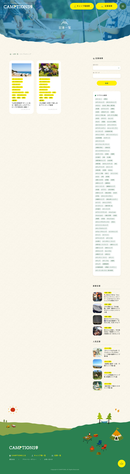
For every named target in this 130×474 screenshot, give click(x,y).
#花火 (113, 222)
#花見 (103, 218)
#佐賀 (97, 189)
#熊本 (105, 99)
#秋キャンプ (108, 248)
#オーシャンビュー (111, 134)
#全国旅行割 (108, 131)
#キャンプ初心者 (100, 115)
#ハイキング (99, 131)
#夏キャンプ (99, 248)
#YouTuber (110, 218)
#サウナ (103, 118)
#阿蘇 (107, 180)
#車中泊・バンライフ (102, 244)
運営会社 (12, 459)
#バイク (98, 202)
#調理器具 (106, 264)
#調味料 (107, 183)
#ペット (98, 235)
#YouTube (112, 212)
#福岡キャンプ (100, 199)
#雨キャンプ (99, 183)
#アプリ (103, 189)
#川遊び (98, 157)
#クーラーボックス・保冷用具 (104, 270)
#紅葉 (97, 108)
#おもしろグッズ (107, 163)
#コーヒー (99, 99)
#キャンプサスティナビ (102, 222)
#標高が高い (99, 147)
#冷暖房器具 (99, 267)
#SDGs (98, 105)
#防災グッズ (104, 112)
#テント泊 (109, 238)
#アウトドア (104, 108)
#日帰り (98, 241)
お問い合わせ (48, 459)
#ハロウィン (99, 205)
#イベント (106, 235)
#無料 (112, 108)
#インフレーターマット (102, 144)
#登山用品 (108, 193)
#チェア (98, 260)
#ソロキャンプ (113, 231)
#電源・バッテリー (110, 267)
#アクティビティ (100, 128)
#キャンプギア (107, 202)
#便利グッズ (99, 254)
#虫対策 (110, 160)
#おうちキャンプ (100, 125)
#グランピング (100, 238)
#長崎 (112, 180)
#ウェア (98, 264)
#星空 (112, 112)
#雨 (102, 176)
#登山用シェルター (111, 199)
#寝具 (112, 260)
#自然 (97, 112)
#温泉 (115, 215)
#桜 (116, 163)
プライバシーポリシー (30, 459)
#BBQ (110, 170)
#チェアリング (100, 167)
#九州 (115, 193)
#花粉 (107, 154)
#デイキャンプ (100, 102)
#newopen (99, 215)
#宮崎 (104, 170)
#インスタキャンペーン (102, 151)
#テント (111, 257)
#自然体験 (99, 138)
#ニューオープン (112, 128)
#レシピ (110, 118)
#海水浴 (107, 147)
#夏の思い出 (108, 205)
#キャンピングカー (106, 196)
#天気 (97, 196)
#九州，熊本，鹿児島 (108, 105)
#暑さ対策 (108, 215)
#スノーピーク (100, 186)
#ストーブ (109, 167)
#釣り (107, 173)
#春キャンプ (113, 244)
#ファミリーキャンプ (102, 225)
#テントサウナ (112, 125)
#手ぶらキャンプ (111, 102)
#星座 (103, 121)
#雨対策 (98, 170)
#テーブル (106, 260)
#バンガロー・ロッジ (109, 241)
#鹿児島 (98, 163)
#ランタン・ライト (101, 257)
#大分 (97, 176)
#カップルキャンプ (101, 228)
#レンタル (108, 251)
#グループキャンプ (101, 231)
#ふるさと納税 (111, 121)
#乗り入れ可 (99, 180)
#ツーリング (106, 209)
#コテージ (107, 138)
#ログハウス (99, 154)
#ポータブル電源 (112, 115)
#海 (104, 157)
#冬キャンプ (99, 251)
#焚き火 (107, 254)
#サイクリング (100, 141)
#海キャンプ (99, 193)
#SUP (97, 121)
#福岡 (112, 154)
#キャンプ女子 (100, 134)
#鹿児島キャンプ (100, 160)
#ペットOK (114, 173)
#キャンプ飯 (99, 173)
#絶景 (97, 218)
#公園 (108, 157)
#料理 (107, 176)
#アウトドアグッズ (101, 212)
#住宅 (97, 118)
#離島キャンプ (110, 186)
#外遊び (98, 209)
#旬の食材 (111, 189)
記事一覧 (15, 54)
